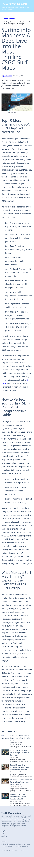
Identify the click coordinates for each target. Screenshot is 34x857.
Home (6, 18)
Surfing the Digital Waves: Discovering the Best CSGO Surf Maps (19, 752)
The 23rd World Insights (14, 3)
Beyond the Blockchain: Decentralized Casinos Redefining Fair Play (18, 796)
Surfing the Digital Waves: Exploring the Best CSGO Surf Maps (20, 738)
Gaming (12, 18)
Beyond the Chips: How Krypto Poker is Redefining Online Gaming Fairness (21, 782)
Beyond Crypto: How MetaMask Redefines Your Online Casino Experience (19, 767)
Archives (4, 836)
